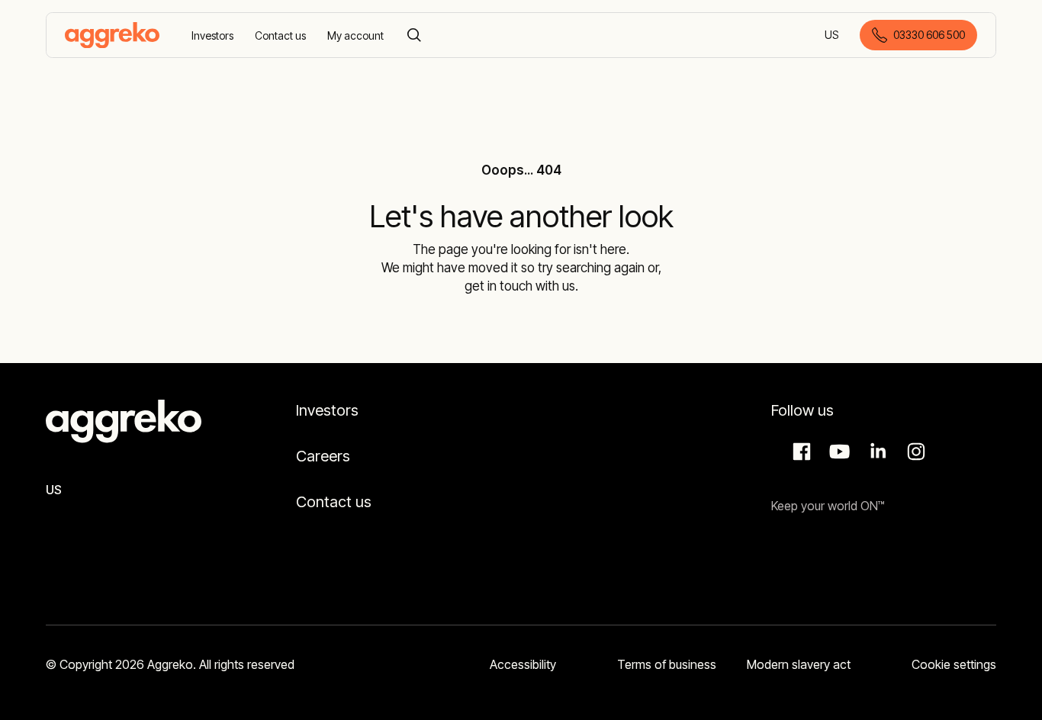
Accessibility (523, 664)
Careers (323, 456)
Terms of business (666, 664)
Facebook (799, 451)
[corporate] (112, 35)
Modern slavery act (799, 664)
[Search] (414, 35)
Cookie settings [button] (954, 664)
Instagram (914, 451)
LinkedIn (876, 451)
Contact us (333, 502)
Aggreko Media (837, 451)
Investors (327, 410)
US (832, 36)
